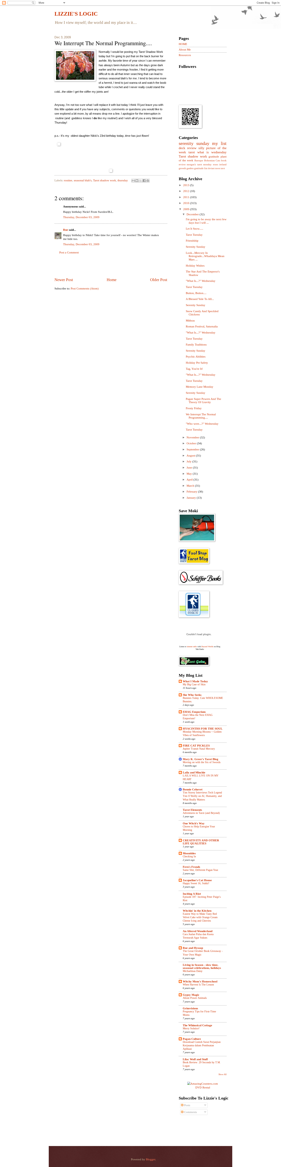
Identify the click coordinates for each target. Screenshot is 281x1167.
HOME (183, 44)
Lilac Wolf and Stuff (195, 1059)
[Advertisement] (111, 266)
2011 (186, 197)
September (193, 449)
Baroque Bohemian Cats (207, 160)
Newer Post (63, 280)
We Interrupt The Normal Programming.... (201, 416)
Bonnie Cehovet (192, 789)
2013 (186, 185)
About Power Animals (195, 998)
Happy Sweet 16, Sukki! (196, 883)
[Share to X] (140, 180)
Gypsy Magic (191, 994)
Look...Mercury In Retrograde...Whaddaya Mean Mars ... (205, 256)
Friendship (192, 240)
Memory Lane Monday (199, 386)
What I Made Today (195, 681)
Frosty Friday (194, 408)
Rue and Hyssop (193, 947)
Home (111, 280)
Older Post (158, 280)
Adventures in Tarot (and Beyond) (201, 813)
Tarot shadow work (104, 180)
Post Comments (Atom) (85, 288)
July (189, 461)
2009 (186, 209)
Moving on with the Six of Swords (201, 762)
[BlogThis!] (137, 180)
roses (215, 164)
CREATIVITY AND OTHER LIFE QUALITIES (201, 842)
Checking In (189, 856)
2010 (186, 203)
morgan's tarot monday (199, 164)
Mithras (190, 320)
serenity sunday (194, 143)
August (191, 455)
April (190, 479)
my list (219, 143)
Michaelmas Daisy (192, 971)
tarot (191, 152)
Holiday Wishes (195, 265)
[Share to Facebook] (144, 180)
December (193, 214)
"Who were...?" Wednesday (202, 423)
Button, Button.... (196, 293)
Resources (185, 55)
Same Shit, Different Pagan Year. (201, 870)
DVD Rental (202, 1087)
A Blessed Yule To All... (200, 299)
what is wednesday (212, 152)
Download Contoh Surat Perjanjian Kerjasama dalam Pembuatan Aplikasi (202, 1045)
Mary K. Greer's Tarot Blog (200, 759)
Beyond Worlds (207, 646)
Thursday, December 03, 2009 (81, 217)
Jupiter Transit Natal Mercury (199, 748)
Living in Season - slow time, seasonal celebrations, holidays (202, 966)
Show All (222, 1074)
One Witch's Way (194, 823)
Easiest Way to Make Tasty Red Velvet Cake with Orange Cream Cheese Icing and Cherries (200, 917)
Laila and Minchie (194, 772)
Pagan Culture (192, 1038)
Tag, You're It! (194, 368)
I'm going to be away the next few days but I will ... (206, 221)
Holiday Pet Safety (197, 362)
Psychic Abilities (195, 356)
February (192, 491)
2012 (186, 191)
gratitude (214, 156)
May (190, 473)
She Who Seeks (192, 694)
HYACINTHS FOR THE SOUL (203, 728)
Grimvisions (190, 1008)
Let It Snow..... (194, 228)
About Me (185, 49)
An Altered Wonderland (197, 931)
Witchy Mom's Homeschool (200, 981)
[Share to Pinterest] (148, 180)
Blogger (150, 1159)
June (190, 467)
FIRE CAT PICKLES (196, 745)
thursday (123, 180)
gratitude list (200, 168)
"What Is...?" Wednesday (200, 280)
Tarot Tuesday (194, 234)
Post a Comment (69, 252)
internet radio (192, 646)
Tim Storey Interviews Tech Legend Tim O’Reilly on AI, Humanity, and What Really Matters (202, 796)
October (192, 443)
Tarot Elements (192, 809)
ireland (223, 164)
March (191, 485)
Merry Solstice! (191, 1028)
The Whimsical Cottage (197, 1025)
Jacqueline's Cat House (197, 880)
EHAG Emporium (194, 711)
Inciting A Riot (192, 893)
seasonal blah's (83, 180)
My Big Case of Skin (194, 684)
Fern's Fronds (191, 866)
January (192, 497)
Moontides (189, 853)
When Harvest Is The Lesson (198, 984)
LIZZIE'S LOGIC (76, 14)
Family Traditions (196, 344)
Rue (65, 229)
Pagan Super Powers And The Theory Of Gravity (203, 400)
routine (68, 180)
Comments (190, 1112)
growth (182, 168)
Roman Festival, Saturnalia (202, 326)
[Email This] (133, 180)
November (193, 437)
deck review (188, 148)
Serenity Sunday (195, 246)
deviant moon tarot (216, 168)
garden (190, 168)
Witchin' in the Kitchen (197, 910)
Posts (186, 1105)
